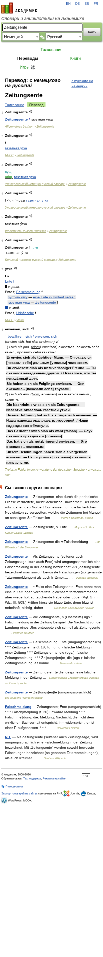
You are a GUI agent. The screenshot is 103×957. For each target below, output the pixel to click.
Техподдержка (32, 778)
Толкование (14, 105)
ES (86, 4)
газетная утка (16, 148)
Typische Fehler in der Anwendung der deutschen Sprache (45, 469)
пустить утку (18, 297)
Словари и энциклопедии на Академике (42, 18)
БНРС (9, 155)
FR (96, 4)
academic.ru (19, 8)
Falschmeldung (28, 292)
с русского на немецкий (82, 83)
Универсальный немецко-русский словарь (35, 184)
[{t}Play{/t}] (30, 111)
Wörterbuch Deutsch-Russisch (25, 231)
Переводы (27, 58)
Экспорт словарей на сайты (19, 793)
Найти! (92, 32)
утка (20, 320)
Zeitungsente (16, 119)
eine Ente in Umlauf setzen (54, 297)
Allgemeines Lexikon (19, 126)
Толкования (51, 50)
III (6, 308)
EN (68, 4)
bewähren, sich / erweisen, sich (32, 336)
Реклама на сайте (54, 778)
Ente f (9, 281)
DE (77, 4)
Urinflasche (25, 313)
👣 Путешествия (12, 786)
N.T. (8, 737)
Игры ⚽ (28, 67)
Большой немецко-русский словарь (30, 260)
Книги (75, 58)
